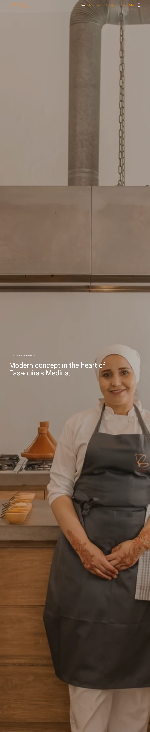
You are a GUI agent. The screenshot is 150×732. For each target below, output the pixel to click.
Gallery (131, 5)
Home (83, 5)
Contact (122, 5)
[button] (101, 5)
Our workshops (94, 5)
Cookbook (110, 5)
